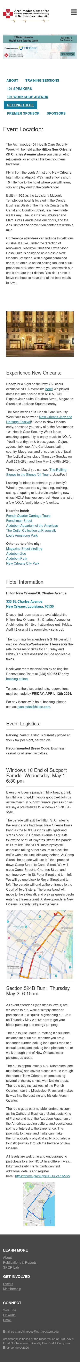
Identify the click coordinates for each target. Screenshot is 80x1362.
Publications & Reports (20, 1262)
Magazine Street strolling (24, 548)
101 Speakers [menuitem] (19, 88)
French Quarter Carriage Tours (28, 515)
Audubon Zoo (16, 553)
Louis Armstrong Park (22, 535)
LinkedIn (9, 1315)
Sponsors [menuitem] (56, 113)
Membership (12, 1288)
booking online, (17, 678)
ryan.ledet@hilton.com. (34, 706)
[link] (30, 604)
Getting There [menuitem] (20, 105)
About (7, 1257)
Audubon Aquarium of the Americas (32, 525)
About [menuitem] (12, 80)
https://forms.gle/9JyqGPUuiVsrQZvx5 (42, 1176)
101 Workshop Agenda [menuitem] (27, 96)
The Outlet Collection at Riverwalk (31, 530)
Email (7, 1320)
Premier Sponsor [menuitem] (23, 113)
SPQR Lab (11, 1267)
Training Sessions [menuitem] (42, 80)
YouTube (9, 1310)
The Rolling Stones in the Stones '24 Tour (36, 472)
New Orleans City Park (22, 563)
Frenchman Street (19, 520)
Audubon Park (16, 558)
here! (49, 388)
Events (8, 1283)
